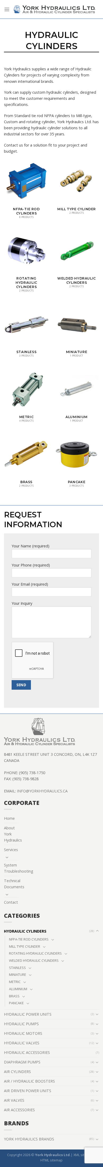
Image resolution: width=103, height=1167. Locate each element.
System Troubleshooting (18, 868)
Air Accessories (19, 1109)
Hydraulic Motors (23, 1033)
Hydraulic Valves (21, 1042)
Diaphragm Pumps (22, 1062)
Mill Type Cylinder (24, 946)
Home (9, 818)
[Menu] (7, 9)
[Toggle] (7, 857)
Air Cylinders (17, 1071)
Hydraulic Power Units (28, 1014)
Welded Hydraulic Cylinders (34, 960)
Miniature (17, 974)
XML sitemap (83, 1154)
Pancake (16, 1003)
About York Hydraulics (13, 834)
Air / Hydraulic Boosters (29, 1081)
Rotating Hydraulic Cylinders (35, 953)
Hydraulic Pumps (21, 1023)
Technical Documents (14, 883)
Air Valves (14, 1100)
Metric (15, 981)
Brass (14, 996)
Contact (11, 902)
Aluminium (18, 988)
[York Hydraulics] (54, 9)
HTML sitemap (51, 1160)
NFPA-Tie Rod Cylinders (29, 939)
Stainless (17, 967)
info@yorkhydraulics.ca (42, 790)
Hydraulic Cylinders (25, 931)
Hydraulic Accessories (27, 1052)
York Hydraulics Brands (29, 1139)
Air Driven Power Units (27, 1090)
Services (11, 849)
